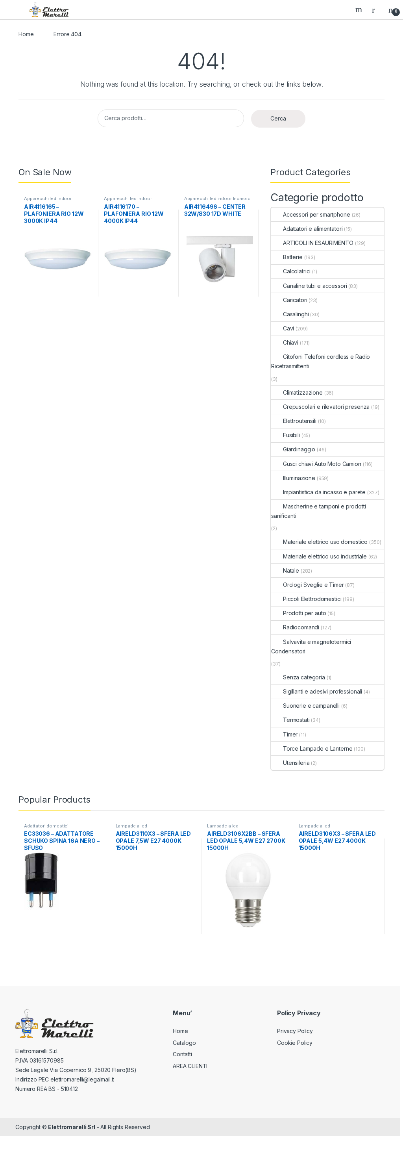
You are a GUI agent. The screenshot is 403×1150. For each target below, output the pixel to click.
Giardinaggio (299, 449)
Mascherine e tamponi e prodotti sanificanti (318, 511)
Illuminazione (299, 478)
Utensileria (296, 762)
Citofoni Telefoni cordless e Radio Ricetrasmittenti (320, 361)
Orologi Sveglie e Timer (313, 584)
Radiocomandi (301, 627)
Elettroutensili (299, 420)
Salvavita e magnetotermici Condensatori (311, 646)
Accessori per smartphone (316, 214)
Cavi (288, 328)
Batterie (293, 257)
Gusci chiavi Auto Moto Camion (322, 463)
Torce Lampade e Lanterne (317, 748)
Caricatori (295, 300)
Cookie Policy (294, 1042)
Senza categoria (304, 677)
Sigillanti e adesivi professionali (322, 691)
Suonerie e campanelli (311, 705)
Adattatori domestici (46, 826)
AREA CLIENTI (190, 1066)
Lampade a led (131, 826)
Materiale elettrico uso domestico (325, 541)
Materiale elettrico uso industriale (325, 556)
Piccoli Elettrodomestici (312, 598)
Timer (290, 734)
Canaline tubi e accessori (315, 285)
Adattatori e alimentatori (313, 228)
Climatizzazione (303, 392)
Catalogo (184, 1042)
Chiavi (290, 342)
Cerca (278, 118)
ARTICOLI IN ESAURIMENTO (318, 242)
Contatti (182, 1054)
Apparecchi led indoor (48, 198)
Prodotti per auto (304, 613)
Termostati (296, 719)
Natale (291, 570)
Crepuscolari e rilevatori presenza (326, 406)
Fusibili (291, 435)
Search (359, 9)
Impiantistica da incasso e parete (324, 492)
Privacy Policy (295, 1031)
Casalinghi (296, 314)
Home (25, 34)
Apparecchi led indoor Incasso (217, 198)
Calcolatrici (297, 271)
